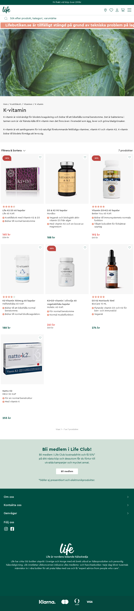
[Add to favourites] (40, 157)
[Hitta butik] (105, 10)
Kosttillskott (15, 104)
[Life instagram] (6, 530)
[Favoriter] (111, 10)
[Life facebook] (12, 530)
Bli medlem (67, 471)
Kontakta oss (12, 505)
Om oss (9, 496)
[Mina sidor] (117, 10)
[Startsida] (6, 10)
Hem (5, 104)
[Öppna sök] (68, 18)
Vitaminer (28, 104)
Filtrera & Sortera (11, 150)
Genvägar (10, 513)
